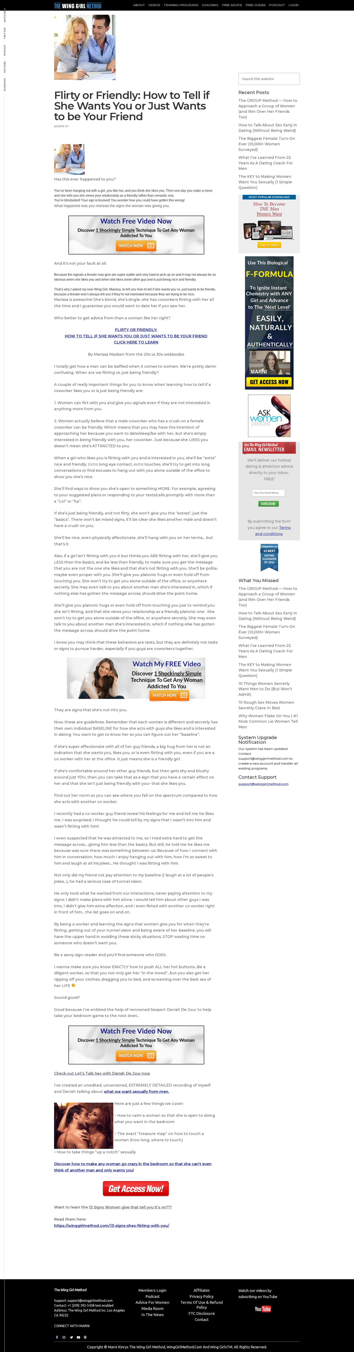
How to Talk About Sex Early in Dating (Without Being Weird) (267, 128)
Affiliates (202, 1290)
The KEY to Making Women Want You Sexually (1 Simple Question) (265, 182)
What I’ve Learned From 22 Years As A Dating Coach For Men (265, 163)
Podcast (152, 1296)
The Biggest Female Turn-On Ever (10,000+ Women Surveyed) (266, 144)
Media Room (152, 1308)
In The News (152, 1314)
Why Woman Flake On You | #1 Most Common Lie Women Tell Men (268, 721)
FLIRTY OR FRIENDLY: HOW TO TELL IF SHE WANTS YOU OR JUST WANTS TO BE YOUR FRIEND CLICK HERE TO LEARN (136, 336)
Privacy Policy (201, 1296)
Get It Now (269, 245)
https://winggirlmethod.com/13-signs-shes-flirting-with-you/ (111, 1225)
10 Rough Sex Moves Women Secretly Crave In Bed (266, 705)
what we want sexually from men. (136, 1091)
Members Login (152, 1290)
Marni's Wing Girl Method (77, 5)
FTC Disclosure (201, 1313)
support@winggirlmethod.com (263, 784)
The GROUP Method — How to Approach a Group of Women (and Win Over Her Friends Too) (267, 108)
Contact (202, 1319)
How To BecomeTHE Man (269, 208)
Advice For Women (152, 1302)
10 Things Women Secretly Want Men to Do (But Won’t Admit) (265, 689)
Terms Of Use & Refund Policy (201, 1304)
